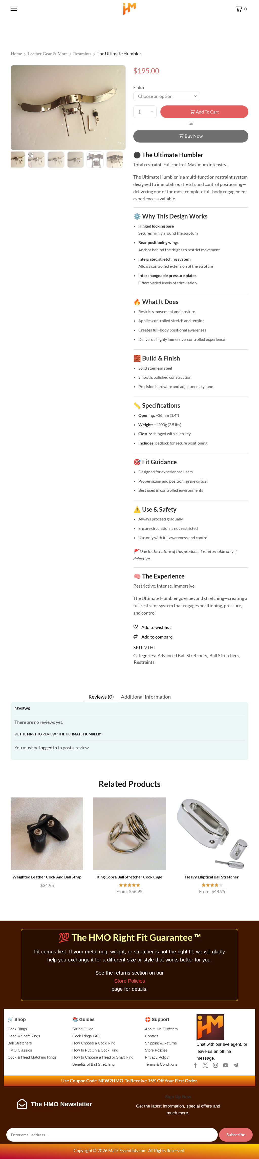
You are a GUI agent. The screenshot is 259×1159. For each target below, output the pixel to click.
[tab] (101, 696)
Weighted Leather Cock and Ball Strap (46, 876)
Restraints (82, 53)
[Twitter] (205, 1065)
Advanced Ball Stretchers (182, 655)
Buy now (194, 136)
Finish (138, 87)
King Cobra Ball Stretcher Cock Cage (129, 876)
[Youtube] (225, 1065)
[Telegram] (235, 1065)
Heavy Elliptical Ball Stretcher (212, 876)
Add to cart (207, 112)
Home (16, 53)
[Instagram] (215, 1065)
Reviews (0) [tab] (101, 697)
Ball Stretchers (224, 655)
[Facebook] (195, 1065)
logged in (48, 747)
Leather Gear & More (48, 53)
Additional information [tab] (146, 697)
